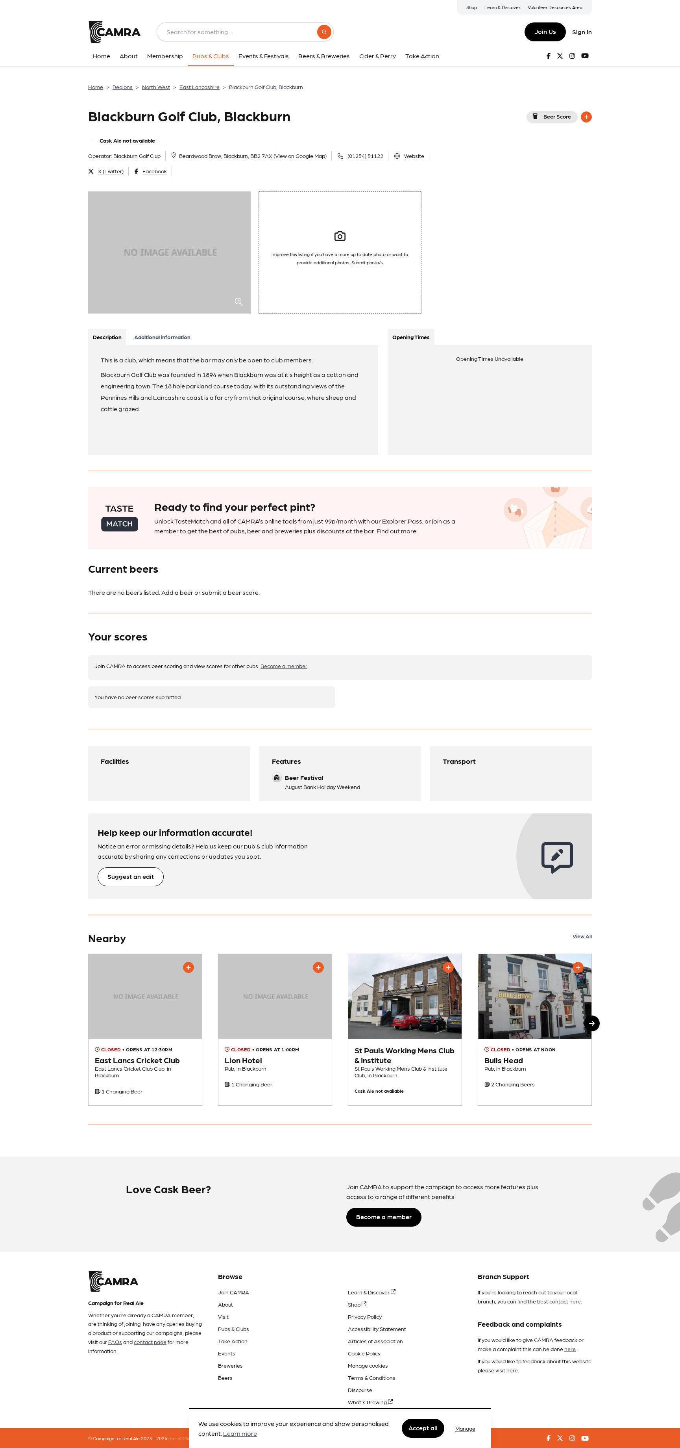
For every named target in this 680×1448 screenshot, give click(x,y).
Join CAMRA (233, 1292)
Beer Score (557, 116)
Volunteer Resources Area (555, 7)
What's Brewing (368, 1402)
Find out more (396, 531)
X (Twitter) (111, 171)
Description (107, 337)
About (225, 1304)
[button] (592, 1023)
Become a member (284, 666)
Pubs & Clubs (233, 1328)
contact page (150, 1341)
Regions (123, 87)
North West (156, 87)
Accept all (423, 1428)
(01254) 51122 (365, 155)
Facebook (154, 171)
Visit (223, 1316)
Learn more (240, 1433)
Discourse (360, 1390)
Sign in (582, 31)
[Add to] (586, 117)
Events (226, 1353)
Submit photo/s (367, 262)
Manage (465, 1428)
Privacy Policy (365, 1316)
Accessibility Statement (377, 1328)
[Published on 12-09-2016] (534, 1029)
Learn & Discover (502, 7)
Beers (225, 1377)
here (575, 1301)
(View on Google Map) (300, 155)
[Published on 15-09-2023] (405, 1029)
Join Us (545, 31)
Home (95, 87)
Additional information (162, 337)
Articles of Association (375, 1341)
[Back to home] (114, 32)
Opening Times (411, 337)
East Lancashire (199, 87)
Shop (471, 7)
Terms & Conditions (371, 1377)
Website (414, 155)
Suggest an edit (130, 876)
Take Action (233, 1341)
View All (582, 936)
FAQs (115, 1341)
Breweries (230, 1365)
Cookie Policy (364, 1353)
